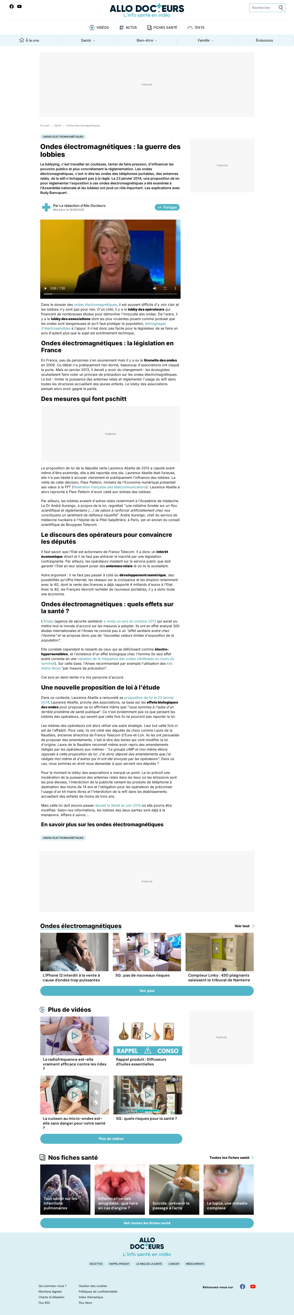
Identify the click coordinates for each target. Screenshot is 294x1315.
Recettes (96, 1264)
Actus (131, 27)
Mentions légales (50, 1291)
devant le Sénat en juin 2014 (118, 805)
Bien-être (145, 40)
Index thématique (91, 1297)
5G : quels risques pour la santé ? (146, 1118)
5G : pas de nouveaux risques (142, 975)
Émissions (264, 40)
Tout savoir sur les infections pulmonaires (60, 1203)
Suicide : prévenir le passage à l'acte (171, 1205)
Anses (48, 621)
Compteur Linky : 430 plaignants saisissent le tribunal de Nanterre (219, 978)
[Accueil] (147, 1247)
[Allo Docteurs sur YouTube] (19, 6)
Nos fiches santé (73, 1157)
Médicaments (195, 1264)
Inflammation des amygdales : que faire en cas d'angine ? (118, 1203)
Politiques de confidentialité (98, 1291)
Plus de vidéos (69, 1009)
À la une (32, 40)
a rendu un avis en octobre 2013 (130, 621)
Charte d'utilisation (51, 1297)
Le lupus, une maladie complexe (227, 1205)
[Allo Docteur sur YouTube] (252, 1286)
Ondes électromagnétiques (83, 125)
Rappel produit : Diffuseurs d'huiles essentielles (141, 1062)
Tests (199, 27)
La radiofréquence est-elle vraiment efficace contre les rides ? (74, 1064)
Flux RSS (44, 1303)
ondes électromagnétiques (95, 304)
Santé (86, 40)
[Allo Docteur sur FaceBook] (11, 6)
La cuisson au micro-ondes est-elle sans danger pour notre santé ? (74, 1123)
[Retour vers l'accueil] (147, 10)
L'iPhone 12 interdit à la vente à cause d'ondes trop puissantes (71, 978)
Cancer (174, 1264)
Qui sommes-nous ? (53, 1286)
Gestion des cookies (93, 1286)
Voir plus (147, 990)
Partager (170, 207)
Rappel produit (119, 1264)
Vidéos (102, 27)
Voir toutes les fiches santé (147, 1223)
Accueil (44, 125)
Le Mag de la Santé (149, 1264)
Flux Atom (85, 1303)
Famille (204, 40)
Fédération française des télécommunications (109, 487)
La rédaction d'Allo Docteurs (82, 205)
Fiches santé (165, 27)
